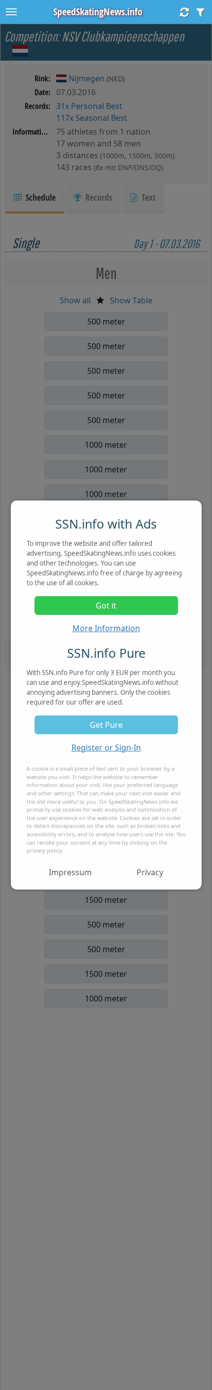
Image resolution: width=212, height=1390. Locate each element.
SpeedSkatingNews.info (97, 11)
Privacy (150, 872)
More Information (106, 628)
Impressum (70, 872)
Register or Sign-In (106, 747)
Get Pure (106, 724)
